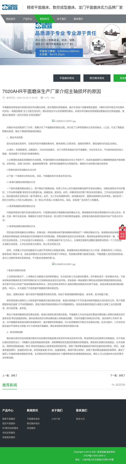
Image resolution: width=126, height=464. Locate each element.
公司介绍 (55, 418)
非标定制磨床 (8, 432)
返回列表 (120, 384)
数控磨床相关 (97, 78)
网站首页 (10, 18)
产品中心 (27, 18)
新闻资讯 (44, 18)
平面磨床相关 (66, 78)
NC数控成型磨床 (10, 427)
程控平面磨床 (8, 423)
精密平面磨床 (8, 418)
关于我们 (61, 18)
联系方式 (80, 418)
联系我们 (78, 18)
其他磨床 (31, 427)
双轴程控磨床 (8, 437)
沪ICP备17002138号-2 (94, 455)
